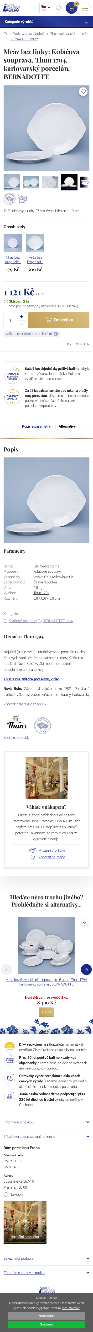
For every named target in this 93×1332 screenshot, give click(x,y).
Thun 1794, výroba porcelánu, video (31, 679)
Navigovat (17, 1194)
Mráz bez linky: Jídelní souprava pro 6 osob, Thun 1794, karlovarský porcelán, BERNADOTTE (46, 982)
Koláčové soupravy (23, 621)
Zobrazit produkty (17, 737)
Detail (46, 1012)
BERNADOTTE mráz (24, 39)
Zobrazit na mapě (52, 857)
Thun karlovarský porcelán (69, 34)
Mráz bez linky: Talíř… (13, 259)
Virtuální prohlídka (52, 850)
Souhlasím (46, 1324)
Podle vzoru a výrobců (28, 34)
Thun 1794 (41, 593)
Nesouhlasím (46, 1315)
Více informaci (71, 1308)
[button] (83, 91)
